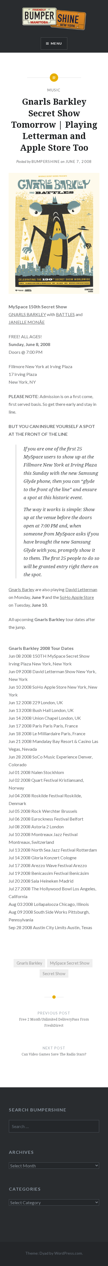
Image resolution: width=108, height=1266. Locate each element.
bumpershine (46, 161)
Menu (56, 43)
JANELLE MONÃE (27, 322)
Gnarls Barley (21, 589)
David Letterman (81, 589)
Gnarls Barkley (29, 963)
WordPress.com (68, 1253)
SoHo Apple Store (77, 597)
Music (54, 90)
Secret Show (54, 973)
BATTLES (65, 314)
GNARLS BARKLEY (27, 314)
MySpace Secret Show (69, 963)
